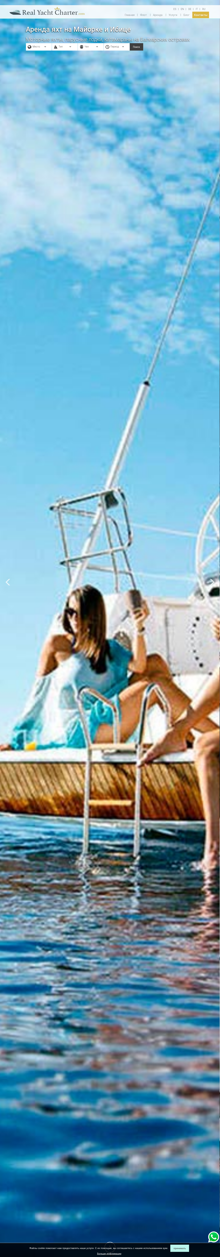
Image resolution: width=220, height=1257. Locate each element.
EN (182, 9)
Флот (143, 14)
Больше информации (109, 1253)
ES (174, 9)
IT (197, 9)
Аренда (157, 14)
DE (189, 9)
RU (203, 9)
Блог (186, 14)
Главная (130, 14)
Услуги (173, 14)
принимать (180, 1248)
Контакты (200, 14)
